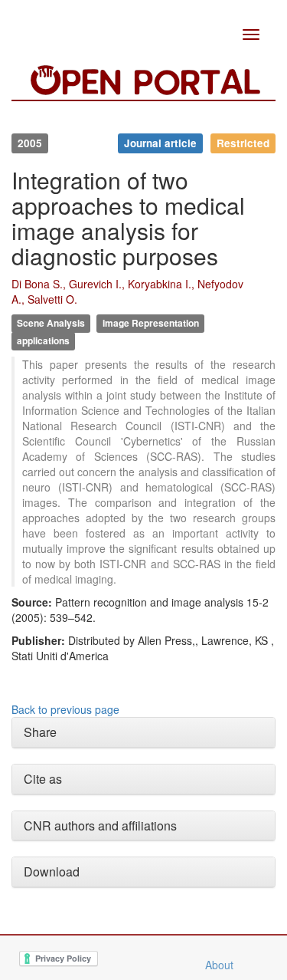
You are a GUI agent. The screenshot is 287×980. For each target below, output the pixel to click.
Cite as (43, 779)
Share (40, 732)
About (219, 964)
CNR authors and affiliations (100, 825)
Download (52, 871)
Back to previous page (65, 709)
